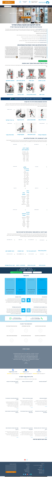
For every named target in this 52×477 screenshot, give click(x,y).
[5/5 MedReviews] (26, 370)
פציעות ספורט (28, 467)
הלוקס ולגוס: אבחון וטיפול (43, 398)
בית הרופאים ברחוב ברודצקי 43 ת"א (40, 307)
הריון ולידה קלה (42, 120)
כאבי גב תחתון (28, 465)
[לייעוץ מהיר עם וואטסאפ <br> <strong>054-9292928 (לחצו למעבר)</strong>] (10, 318)
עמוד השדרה (44, 35)
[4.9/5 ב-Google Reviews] (13, 370)
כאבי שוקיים (21, 251)
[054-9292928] (18, 270)
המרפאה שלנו (44, 296)
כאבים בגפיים (31, 6)
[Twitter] (25, 474)
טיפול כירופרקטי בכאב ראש (26, 469)
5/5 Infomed (39, 371)
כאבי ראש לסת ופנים (43, 6)
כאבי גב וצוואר (37, 6)
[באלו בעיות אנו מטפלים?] (23, 310)
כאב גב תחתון (41, 80)
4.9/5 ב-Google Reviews (13, 371)
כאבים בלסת (42, 265)
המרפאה (21, 6)
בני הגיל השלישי (10, 120)
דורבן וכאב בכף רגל (31, 251)
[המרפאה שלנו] (29, 300)
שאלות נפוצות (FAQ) (27, 471)
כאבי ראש (41, 94)
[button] (51, 15)
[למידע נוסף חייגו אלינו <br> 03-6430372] (20, 2)
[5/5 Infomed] (39, 370)
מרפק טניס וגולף (42, 250)
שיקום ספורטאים (27, 468)
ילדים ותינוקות (20, 120)
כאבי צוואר (31, 80)
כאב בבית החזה (31, 265)
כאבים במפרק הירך (31, 94)
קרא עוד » (46, 406)
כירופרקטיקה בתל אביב (39, 29)
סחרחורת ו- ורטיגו (20, 265)
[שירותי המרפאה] (23, 300)
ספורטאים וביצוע (31, 120)
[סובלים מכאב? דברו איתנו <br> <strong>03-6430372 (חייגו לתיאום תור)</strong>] (42, 318)
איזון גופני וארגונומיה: (43, 42)
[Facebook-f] (29, 474)
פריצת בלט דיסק (21, 80)
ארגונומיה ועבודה (42, 134)
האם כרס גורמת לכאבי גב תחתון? (28, 398)
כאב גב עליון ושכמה (10, 265)
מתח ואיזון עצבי (10, 134)
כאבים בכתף (10, 94)
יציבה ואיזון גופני (31, 134)
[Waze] (30, 474)
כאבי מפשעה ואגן (9, 251)
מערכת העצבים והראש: (42, 40)
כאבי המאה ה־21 (26, 6)
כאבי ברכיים (21, 94)
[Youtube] (27, 474)
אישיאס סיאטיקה (10, 80)
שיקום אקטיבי (20, 134)
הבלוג (18, 6)
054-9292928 (22, 270)
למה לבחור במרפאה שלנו (26, 470)
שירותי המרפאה (18, 296)
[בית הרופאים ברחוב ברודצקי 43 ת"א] (29, 310)
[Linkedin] (23, 474)
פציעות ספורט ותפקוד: (43, 38)
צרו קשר (15, 6)
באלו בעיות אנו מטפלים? (16, 307)
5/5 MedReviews (26, 371)
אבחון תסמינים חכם (31, 289)
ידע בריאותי (21, 289)
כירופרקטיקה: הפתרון (42, 289)
